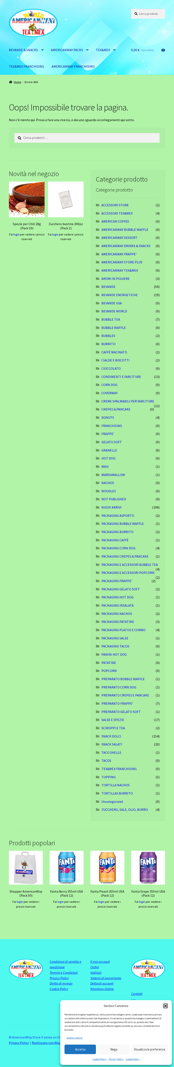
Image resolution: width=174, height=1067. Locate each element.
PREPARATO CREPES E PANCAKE (125, 695)
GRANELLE (109, 450)
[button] (165, 1006)
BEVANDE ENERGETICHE (119, 295)
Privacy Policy (116, 1059)
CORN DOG (109, 385)
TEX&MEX (103, 50)
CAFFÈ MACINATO (114, 352)
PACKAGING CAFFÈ (115, 540)
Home (17, 82)
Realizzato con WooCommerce (54, 1043)
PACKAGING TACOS (115, 646)
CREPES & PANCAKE (115, 409)
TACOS (106, 760)
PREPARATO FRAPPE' (117, 703)
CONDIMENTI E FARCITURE (121, 377)
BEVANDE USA (111, 303)
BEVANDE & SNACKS (23, 50)
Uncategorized (112, 801)
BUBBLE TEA (110, 319)
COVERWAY (109, 393)
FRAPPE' (107, 434)
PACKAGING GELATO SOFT (120, 589)
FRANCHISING (111, 426)
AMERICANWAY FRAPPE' (119, 254)
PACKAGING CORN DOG (118, 548)
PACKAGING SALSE (114, 638)
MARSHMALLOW (113, 475)
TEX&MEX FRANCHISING (26, 66)
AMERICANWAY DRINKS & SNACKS (125, 246)
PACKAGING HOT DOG (117, 597)
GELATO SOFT (111, 442)
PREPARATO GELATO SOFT (121, 712)
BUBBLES (108, 336)
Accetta (80, 1049)
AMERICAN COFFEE (115, 221)
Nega (113, 1049)
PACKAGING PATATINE (117, 622)
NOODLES (108, 491)
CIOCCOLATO (111, 368)
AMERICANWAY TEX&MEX (119, 270)
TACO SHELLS (111, 752)
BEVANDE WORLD (114, 311)
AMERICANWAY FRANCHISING (73, 66)
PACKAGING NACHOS (116, 613)
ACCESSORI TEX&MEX (117, 213)
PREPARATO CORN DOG (118, 687)
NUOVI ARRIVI (111, 507)
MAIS (105, 466)
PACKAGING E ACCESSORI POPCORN (127, 572)
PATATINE (108, 663)
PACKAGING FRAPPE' (116, 581)
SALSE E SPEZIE (112, 720)
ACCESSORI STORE (115, 205)
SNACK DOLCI (111, 736)
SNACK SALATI (111, 744)
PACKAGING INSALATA (117, 605)
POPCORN (109, 671)
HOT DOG (108, 458)
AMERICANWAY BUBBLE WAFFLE (124, 229)
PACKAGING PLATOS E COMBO (123, 630)
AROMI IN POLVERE (115, 278)
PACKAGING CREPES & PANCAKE (125, 556)
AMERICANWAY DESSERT (119, 237)
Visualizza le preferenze (149, 1049)
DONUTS (107, 417)
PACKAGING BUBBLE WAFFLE (122, 523)
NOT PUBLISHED (113, 499)
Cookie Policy (100, 1059)
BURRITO (108, 344)
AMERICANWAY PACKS (67, 50)
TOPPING (108, 777)
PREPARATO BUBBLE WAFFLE (123, 679)
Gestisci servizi (75, 1037)
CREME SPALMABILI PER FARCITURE (127, 401)
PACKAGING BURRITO (117, 532)
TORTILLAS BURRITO (117, 793)
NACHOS (107, 483)
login (16, 234)
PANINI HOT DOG (114, 654)
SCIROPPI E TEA (113, 728)
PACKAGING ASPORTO (117, 515)
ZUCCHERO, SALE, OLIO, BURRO (124, 809)
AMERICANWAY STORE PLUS (121, 262)
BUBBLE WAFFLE (113, 328)
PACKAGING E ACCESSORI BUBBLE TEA (129, 564)
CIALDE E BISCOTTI (115, 360)
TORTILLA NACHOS (115, 785)
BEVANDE (108, 287)
